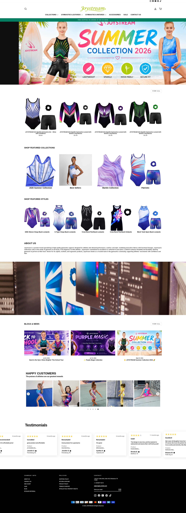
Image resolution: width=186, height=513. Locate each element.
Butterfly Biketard (77, 393)
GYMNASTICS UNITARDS (95, 15)
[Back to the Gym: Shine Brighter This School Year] (46, 343)
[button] (35, 452)
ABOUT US (27, 479)
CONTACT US (136, 15)
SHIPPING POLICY (64, 479)
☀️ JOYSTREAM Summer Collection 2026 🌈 (139, 360)
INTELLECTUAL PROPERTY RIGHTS (68, 489)
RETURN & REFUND (64, 481)
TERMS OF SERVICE (64, 486)
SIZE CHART (27, 484)
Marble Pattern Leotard (50, 393)
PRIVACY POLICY (63, 484)
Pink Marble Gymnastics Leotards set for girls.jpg (131, 393)
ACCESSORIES (115, 15)
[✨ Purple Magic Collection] (93, 343)
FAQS (25, 486)
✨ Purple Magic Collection (93, 360)
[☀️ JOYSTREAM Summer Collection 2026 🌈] (139, 343)
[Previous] (28, 393)
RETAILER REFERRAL (29, 491)
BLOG (25, 489)
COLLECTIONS (51, 15)
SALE (126, 15)
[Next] (157, 393)
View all (156, 91)
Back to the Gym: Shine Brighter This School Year (46, 360)
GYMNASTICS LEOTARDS (71, 15)
